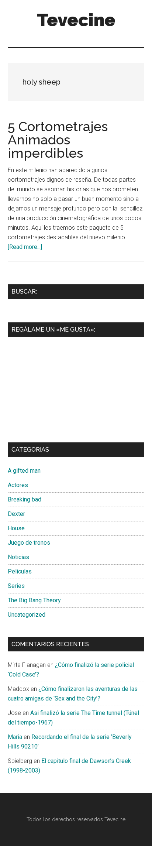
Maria (15, 736)
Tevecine (76, 20)
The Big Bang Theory (34, 600)
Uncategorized (26, 614)
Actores (18, 485)
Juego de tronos (29, 542)
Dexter (16, 513)
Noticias (18, 557)
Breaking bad (24, 499)
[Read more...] (25, 246)
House (16, 528)
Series (16, 585)
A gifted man (24, 470)
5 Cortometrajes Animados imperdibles (58, 140)
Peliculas (20, 571)
